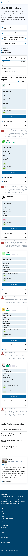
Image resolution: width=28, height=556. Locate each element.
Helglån (2, 535)
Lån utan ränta (4, 540)
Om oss (2, 513)
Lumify (8, 308)
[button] (4, 2)
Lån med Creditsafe (5, 542)
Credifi (8, 364)
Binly (8, 252)
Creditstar (9, 196)
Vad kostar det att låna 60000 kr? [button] (11, 429)
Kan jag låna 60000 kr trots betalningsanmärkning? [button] (9, 447)
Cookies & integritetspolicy (7, 518)
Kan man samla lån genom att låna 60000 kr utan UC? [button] (11, 434)
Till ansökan (14, 117)
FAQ (2, 521)
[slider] (9, 60)
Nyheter (2, 516)
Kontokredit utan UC (5, 537)
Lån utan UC (3, 530)
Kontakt (2, 511)
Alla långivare (4, 527)
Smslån (2, 545)
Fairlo (8, 140)
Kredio (8, 84)
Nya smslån (3, 532)
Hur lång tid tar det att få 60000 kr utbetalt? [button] (11, 440)
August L (9, 50)
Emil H (7, 48)
